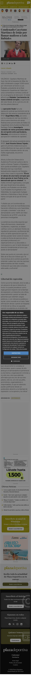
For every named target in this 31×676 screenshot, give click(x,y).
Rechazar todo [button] (16, 357)
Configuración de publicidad (9, 345)
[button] (15, 361)
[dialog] (15, 337)
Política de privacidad (21, 349)
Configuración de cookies (8, 349)
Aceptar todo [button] (16, 353)
